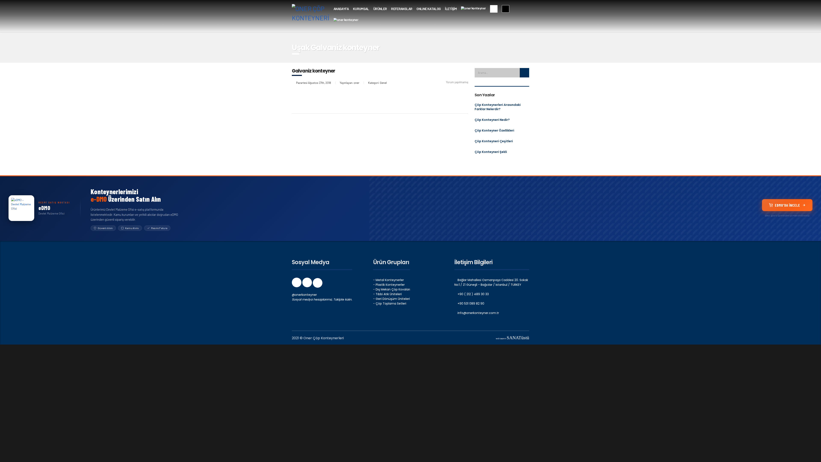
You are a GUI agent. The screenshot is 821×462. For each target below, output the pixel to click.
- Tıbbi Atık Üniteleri (387, 294)
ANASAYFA (341, 9)
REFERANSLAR (401, 9)
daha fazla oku (309, 98)
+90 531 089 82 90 (470, 303)
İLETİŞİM (451, 9)
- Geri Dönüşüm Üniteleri (391, 299)
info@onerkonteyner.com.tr (478, 313)
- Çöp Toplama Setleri (389, 303)
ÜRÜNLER (380, 9)
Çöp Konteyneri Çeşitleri (494, 141)
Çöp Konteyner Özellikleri (494, 130)
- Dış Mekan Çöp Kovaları (391, 289)
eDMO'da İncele (787, 205)
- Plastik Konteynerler (389, 285)
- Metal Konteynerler (388, 280)
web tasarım (512, 338)
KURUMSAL (361, 9)
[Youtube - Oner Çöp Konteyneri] (317, 284)
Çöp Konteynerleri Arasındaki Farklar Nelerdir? (498, 107)
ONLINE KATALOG (428, 9)
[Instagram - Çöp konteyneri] (307, 284)
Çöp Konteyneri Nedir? (492, 120)
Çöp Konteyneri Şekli (491, 152)
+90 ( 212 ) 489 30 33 (473, 294)
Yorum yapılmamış (457, 82)
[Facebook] (297, 284)
